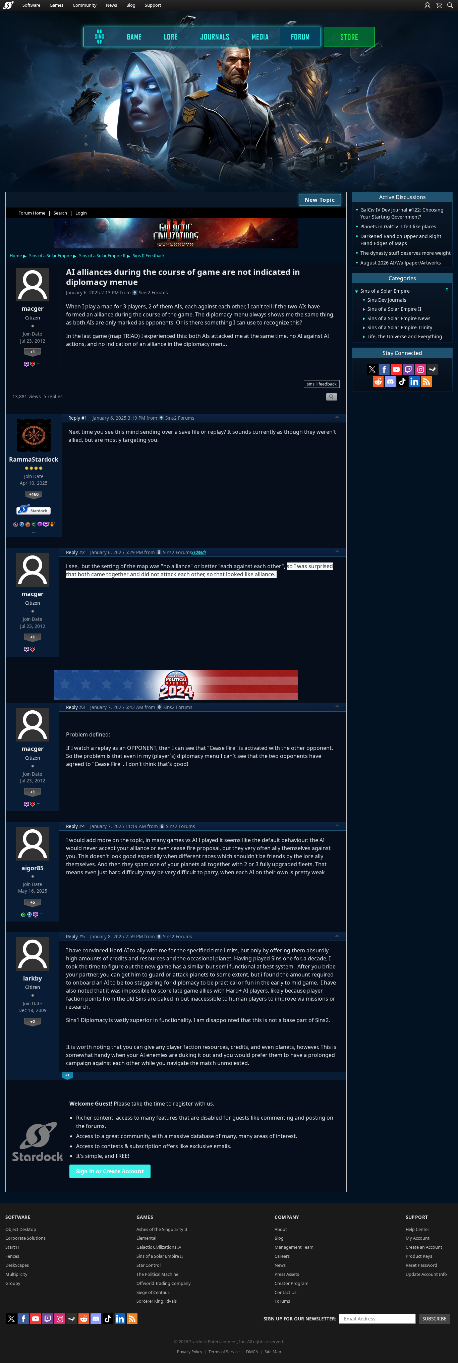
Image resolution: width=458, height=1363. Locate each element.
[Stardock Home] (8, 5)
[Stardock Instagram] (420, 369)
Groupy (12, 1283)
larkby (32, 978)
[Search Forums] (450, 5)
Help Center (417, 1229)
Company (287, 1217)
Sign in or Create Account (110, 1171)
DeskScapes (17, 1265)
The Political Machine (157, 1274)
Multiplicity (16, 1274)
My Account (418, 1238)
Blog (130, 5)
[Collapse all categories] (447, 289)
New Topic (320, 199)
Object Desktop (20, 1229)
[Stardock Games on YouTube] (396, 369)
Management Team (294, 1247)
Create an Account (424, 1247)
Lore (171, 36)
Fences (12, 1256)
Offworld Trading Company (163, 1283)
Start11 (12, 1247)
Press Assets (287, 1274)
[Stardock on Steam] (432, 369)
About (281, 1229)
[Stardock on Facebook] (384, 369)
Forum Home (31, 213)
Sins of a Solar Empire (50, 255)
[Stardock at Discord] (390, 381)
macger (32, 308)
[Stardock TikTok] (402, 381)
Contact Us (285, 1292)
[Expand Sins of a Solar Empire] (356, 291)
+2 (32, 1021)
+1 (32, 352)
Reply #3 (75, 707)
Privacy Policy (189, 1352)
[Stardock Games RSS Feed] (426, 381)
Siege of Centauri (153, 1292)
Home (16, 255)
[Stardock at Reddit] (378, 381)
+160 (34, 494)
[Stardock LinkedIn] (414, 381)
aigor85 (32, 868)
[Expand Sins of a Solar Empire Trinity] (364, 328)
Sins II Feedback (149, 255)
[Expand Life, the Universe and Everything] (364, 337)
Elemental (146, 1238)
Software (31, 5)
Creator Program (291, 1283)
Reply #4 (75, 826)
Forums (282, 1301)
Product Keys (419, 1256)
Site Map (273, 1352)
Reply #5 (75, 936)
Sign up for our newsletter (299, 1318)
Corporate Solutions (25, 1238)
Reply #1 (77, 418)
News (111, 5)
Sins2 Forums (153, 292)
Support (153, 5)
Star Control (148, 1265)
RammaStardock (33, 459)
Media (260, 36)
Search (60, 213)
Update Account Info (426, 1274)
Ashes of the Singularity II (161, 1229)
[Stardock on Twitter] (372, 369)
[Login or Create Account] (427, 5)
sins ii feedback (322, 384)
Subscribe (434, 1318)
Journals (215, 36)
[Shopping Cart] (439, 5)
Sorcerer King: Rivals (156, 1301)
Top (337, 417)
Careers (282, 1256)
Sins (95, 36)
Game (134, 36)
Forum (300, 36)
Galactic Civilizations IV (158, 1247)
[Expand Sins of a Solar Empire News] (364, 318)
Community (85, 5)
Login (81, 213)
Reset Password (421, 1265)
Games (56, 5)
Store (349, 37)
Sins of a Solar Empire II (102, 255)
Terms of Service (224, 1352)
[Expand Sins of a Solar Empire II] (364, 309)
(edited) (199, 552)
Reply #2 (75, 552)
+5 (32, 902)
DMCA (252, 1352)
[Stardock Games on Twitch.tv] (408, 369)
